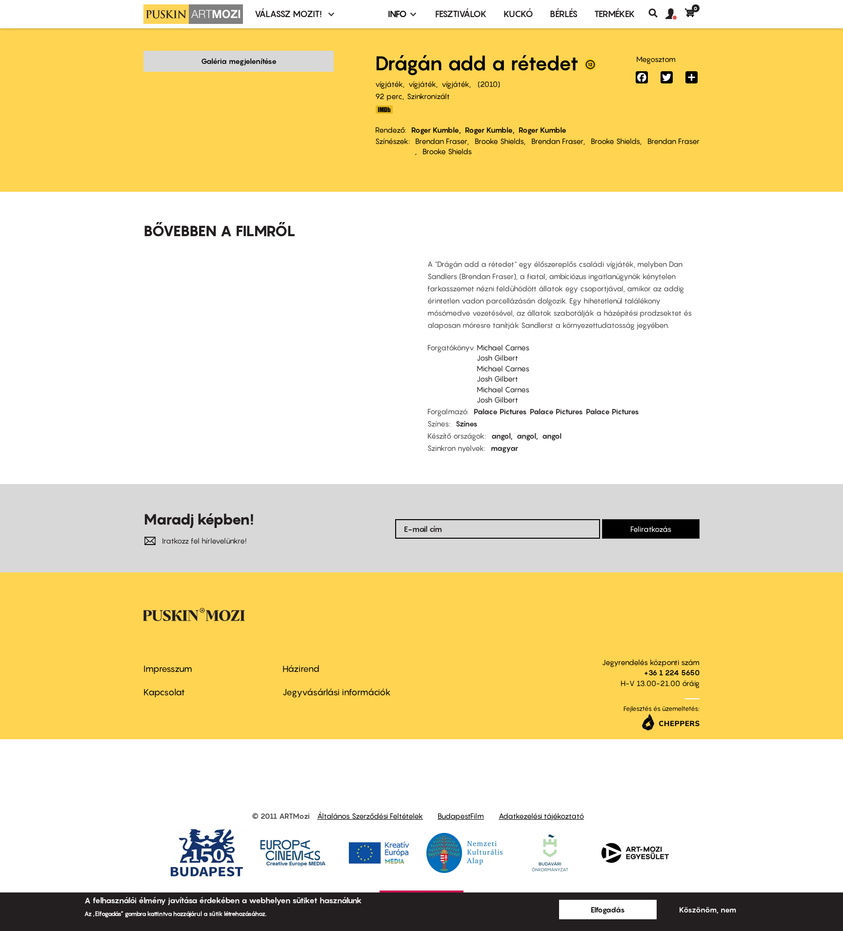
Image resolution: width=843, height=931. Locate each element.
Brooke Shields (499, 141)
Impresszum (167, 669)
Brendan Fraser (441, 141)
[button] (675, 14)
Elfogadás (608, 909)
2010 (489, 84)
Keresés (656, 13)
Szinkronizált (428, 96)
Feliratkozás (650, 529)
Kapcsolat (164, 692)
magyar (504, 448)
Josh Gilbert (497, 357)
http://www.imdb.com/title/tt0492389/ (384, 109)
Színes (467, 423)
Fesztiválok (461, 14)
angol (501, 435)
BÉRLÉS (564, 14)
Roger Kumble (435, 129)
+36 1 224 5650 (672, 672)
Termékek (614, 14)
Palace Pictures (500, 411)
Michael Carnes (503, 347)
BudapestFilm (461, 815)
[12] (590, 67)
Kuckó (518, 14)
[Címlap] (193, 14)
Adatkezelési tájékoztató (541, 815)
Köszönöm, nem (707, 909)
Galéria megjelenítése (239, 61)
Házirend (301, 669)
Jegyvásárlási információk (336, 692)
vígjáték (389, 84)
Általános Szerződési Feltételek (370, 815)
